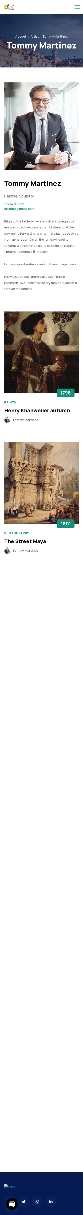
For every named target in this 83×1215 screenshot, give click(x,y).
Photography (16, 533)
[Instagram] (37, 1202)
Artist (35, 36)
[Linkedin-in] (51, 1202)
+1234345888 (14, 204)
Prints (10, 402)
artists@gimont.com (19, 208)
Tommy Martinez (25, 420)
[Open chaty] (12, 1204)
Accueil (20, 36)
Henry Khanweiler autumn (37, 410)
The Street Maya (25, 541)
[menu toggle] (77, 7)
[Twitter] (23, 1202)
